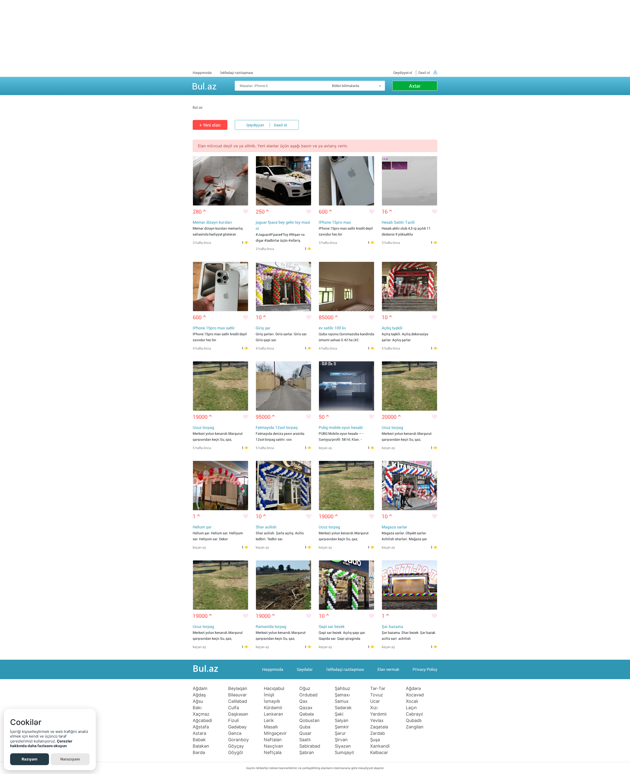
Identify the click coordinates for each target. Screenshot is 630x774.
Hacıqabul (274, 688)
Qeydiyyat (255, 125)
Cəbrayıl (414, 714)
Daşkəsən (238, 714)
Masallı (271, 726)
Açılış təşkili (392, 328)
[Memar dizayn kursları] (220, 181)
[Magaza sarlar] (409, 485)
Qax (303, 701)
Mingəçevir (275, 733)
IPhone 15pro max (335, 222)
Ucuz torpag (203, 427)
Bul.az (204, 85)
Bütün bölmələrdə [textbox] (345, 86)
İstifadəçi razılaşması (236, 73)
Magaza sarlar (394, 527)
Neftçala (273, 752)
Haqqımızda (202, 73)
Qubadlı (414, 720)
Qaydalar (305, 669)
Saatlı (305, 739)
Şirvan (341, 739)
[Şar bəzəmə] (409, 585)
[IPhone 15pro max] (346, 181)
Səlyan (341, 720)
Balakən (201, 746)
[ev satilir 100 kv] (346, 286)
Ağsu (198, 701)
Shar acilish (266, 527)
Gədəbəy (237, 726)
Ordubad (308, 694)
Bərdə (199, 752)
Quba (304, 726)
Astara (199, 733)
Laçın (411, 707)
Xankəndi (380, 746)
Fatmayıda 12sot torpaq (277, 427)
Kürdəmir (273, 707)
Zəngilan (415, 726)
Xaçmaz (201, 714)
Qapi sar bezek (332, 626)
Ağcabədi (202, 720)
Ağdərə (413, 688)
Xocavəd (415, 694)
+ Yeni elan (209, 125)
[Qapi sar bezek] (346, 585)
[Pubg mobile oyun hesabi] (346, 386)
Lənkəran (273, 714)
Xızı (374, 707)
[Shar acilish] (283, 485)
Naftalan (273, 739)
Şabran (306, 752)
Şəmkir (342, 726)
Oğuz (304, 688)
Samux (342, 701)
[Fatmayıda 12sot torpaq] (283, 386)
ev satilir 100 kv (332, 328)
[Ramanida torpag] (283, 585)
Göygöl (235, 752)
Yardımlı (378, 714)
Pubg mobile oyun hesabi (341, 427)
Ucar (375, 701)
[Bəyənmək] (245, 212)
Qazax (306, 707)
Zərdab (377, 733)
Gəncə (234, 733)
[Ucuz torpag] (220, 386)
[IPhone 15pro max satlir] (220, 286)
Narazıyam (70, 759)
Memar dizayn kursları (212, 222)
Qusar (305, 733)
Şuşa (375, 739)
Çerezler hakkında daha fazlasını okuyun (41, 743)
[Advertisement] (315, 34)
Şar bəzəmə (392, 626)
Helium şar (202, 527)
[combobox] (356, 86)
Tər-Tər (377, 688)
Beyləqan (237, 688)
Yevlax (377, 720)
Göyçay (236, 746)
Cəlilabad (237, 701)
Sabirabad (309, 746)
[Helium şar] (220, 485)
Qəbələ (306, 714)
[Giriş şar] (283, 286)
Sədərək (343, 707)
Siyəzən (343, 746)
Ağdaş (199, 694)
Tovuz (376, 694)
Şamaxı (342, 694)
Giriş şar (263, 328)
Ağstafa (201, 726)
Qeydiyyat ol (402, 73)
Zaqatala (379, 726)
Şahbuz (342, 688)
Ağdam (200, 688)
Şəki (339, 714)
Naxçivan (273, 746)
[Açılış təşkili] (409, 286)
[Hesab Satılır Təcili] (409, 181)
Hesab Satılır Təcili (398, 222)
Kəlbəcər (379, 752)
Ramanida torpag (271, 626)
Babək (199, 739)
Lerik (269, 720)
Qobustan (309, 720)
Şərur (340, 733)
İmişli (269, 694)
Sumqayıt (344, 752)
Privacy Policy (425, 669)
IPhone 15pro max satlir (214, 328)
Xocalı (412, 701)
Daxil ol (424, 73)
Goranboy (238, 739)
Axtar (415, 86)
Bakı (197, 707)
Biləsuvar (237, 694)
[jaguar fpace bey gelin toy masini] (283, 181)
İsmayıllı (272, 701)
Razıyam (29, 759)
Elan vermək (388, 669)
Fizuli (233, 720)
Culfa (233, 707)
